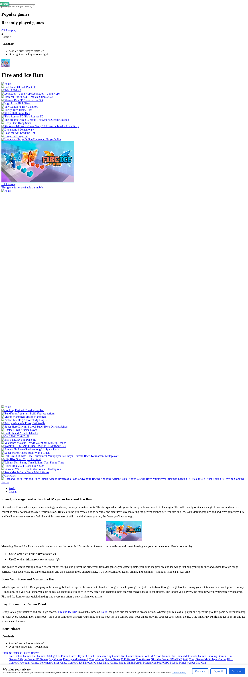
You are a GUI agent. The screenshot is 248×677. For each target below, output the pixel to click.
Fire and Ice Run (67, 611)
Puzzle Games (69, 656)
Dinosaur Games (92, 662)
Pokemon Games (49, 662)
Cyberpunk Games (28, 662)
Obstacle (16, 652)
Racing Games (111, 656)
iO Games (42, 659)
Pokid (12, 488)
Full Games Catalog (43, 656)
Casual (13, 491)
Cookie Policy (179, 672)
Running (6, 652)
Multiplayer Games (215, 659)
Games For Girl (144, 656)
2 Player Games (26, 659)
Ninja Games (110, 662)
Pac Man (201, 662)
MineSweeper (187, 662)
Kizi (57, 656)
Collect (25, 652)
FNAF (174, 659)
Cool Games (143, 659)
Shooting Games (216, 656)
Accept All (237, 671)
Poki (185, 659)
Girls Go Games (160, 659)
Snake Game (112, 659)
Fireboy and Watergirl (75, 659)
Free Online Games (20, 656)
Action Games (161, 656)
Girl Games (127, 656)
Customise (200, 671)
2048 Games (128, 659)
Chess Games (68, 662)
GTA (79, 662)
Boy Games (55, 659)
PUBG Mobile (169, 662)
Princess (34, 652)
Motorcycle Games (195, 656)
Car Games (177, 656)
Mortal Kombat (152, 662)
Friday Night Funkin (130, 662)
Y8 (180, 659)
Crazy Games (96, 659)
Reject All (218, 671)
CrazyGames (196, 659)
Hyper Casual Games (90, 656)
